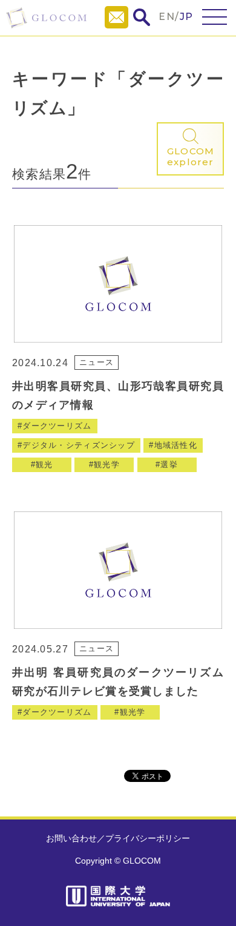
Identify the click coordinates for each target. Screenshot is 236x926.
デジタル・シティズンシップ (78, 445)
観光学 (107, 464)
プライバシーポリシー (147, 838)
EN (167, 16)
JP (187, 16)
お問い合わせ (71, 838)
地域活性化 (175, 445)
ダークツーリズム (56, 425)
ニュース (96, 362)
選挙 (169, 464)
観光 (44, 464)
